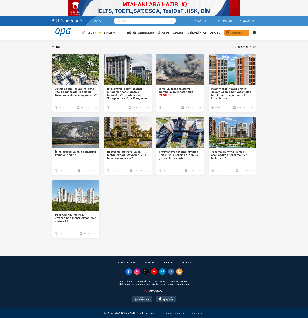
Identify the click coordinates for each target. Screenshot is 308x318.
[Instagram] (57, 21)
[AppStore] (166, 299)
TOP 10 (186, 262)
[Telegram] (72, 21)
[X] (62, 21)
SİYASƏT (163, 32)
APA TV (215, 32)
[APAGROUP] (154, 291)
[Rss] (81, 21)
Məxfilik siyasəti (195, 313)
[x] (145, 272)
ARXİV (168, 262)
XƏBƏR (178, 32)
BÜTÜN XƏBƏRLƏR (140, 32)
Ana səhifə (241, 46)
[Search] (171, 21)
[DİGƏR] (252, 32)
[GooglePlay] (142, 299)
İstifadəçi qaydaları (174, 313)
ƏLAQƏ (149, 262)
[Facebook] (53, 21)
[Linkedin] (77, 21)
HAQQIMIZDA (126, 262)
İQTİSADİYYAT (196, 32)
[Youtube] (67, 21)
